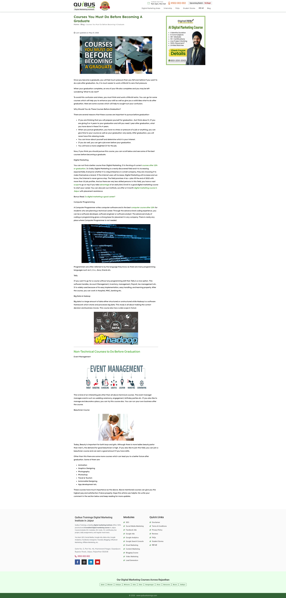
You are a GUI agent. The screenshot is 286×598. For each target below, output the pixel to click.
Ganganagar (149, 584)
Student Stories (189, 8)
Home (76, 24)
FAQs (177, 8)
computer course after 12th (143, 207)
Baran (175, 584)
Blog (209, 8)
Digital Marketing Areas (151, 8)
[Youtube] (97, 562)
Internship (168, 8)
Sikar (140, 584)
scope (76, 185)
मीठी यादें (201, 8)
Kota (134, 584)
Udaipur (118, 584)
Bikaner (110, 584)
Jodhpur (182, 584)
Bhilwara (127, 584)
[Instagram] (84, 562)
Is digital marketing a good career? (100, 196)
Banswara (166, 584)
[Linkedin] (90, 562)
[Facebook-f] (77, 562)
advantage (104, 185)
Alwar (158, 584)
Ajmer (103, 584)
